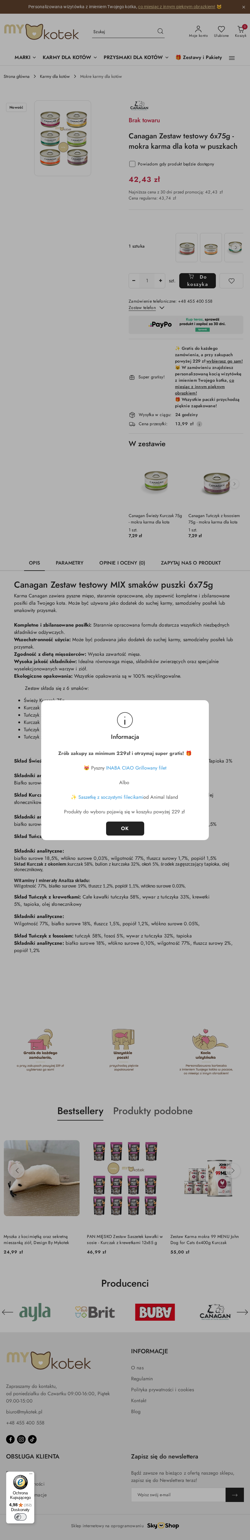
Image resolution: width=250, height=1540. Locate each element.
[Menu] (30, 1475)
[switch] (20, 1517)
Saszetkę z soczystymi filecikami (110, 797)
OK (125, 828)
